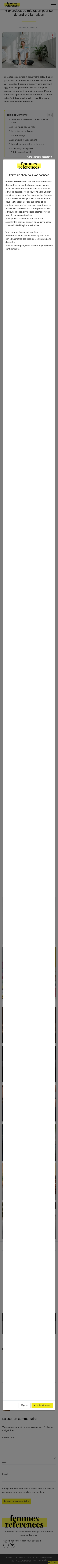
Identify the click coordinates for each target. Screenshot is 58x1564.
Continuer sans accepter (38, 157)
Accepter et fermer (42, 1405)
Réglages (24, 1405)
